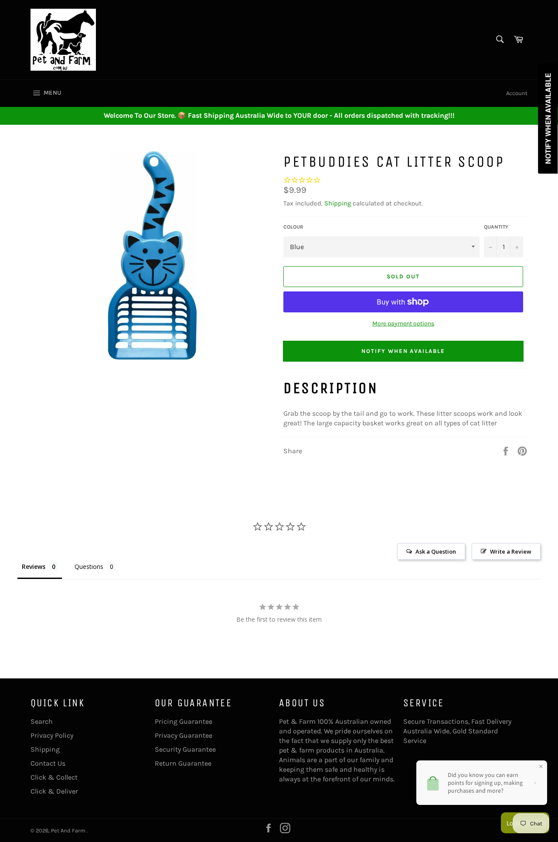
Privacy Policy (52, 735)
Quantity (496, 227)
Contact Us (48, 763)
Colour (293, 227)
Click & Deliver (54, 791)
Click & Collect (54, 777)
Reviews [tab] (33, 566)
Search (42, 721)
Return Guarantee (183, 763)
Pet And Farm (69, 830)
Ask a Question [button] (435, 551)
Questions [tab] (89, 566)
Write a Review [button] (510, 551)
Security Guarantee (185, 749)
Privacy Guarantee (183, 735)
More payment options (403, 323)
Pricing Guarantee (183, 721)
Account (516, 93)
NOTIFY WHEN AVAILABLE (403, 351)
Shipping (337, 203)
